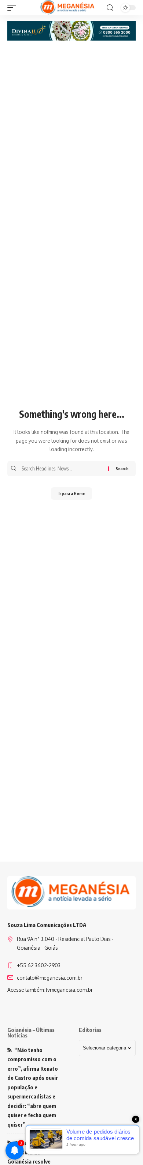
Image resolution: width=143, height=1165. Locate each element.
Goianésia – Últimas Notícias (31, 1032)
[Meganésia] (68, 7)
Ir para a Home (71, 493)
